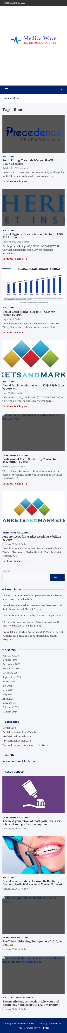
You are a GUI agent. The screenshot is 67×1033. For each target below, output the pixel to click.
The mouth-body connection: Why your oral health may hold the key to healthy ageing (30, 1003)
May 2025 (7, 694)
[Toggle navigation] (6, 90)
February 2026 (10, 655)
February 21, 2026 (11, 1009)
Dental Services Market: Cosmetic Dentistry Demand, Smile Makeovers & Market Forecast (32, 883)
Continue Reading (13, 181)
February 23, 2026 (11, 828)
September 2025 (11, 677)
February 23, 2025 (11, 544)
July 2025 (7, 685)
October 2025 (10, 672)
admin (25, 167)
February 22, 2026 (11, 888)
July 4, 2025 (8, 319)
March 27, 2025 (9, 466)
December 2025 (11, 664)
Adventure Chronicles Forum (18, 761)
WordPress (44, 1027)
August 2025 (9, 681)
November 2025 (11, 668)
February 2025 (10, 707)
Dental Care (8, 156)
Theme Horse (54, 1023)
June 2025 (7, 690)
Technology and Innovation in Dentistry (25, 745)
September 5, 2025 (11, 241)
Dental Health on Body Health (19, 732)
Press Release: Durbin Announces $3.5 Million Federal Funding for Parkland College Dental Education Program (32, 636)
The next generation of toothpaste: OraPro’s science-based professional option (31, 823)
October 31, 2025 (10, 167)
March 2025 (9, 703)
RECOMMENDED (14, 772)
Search (6, 570)
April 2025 (8, 698)
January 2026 (9, 659)
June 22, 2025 (9, 392)
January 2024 (9, 711)
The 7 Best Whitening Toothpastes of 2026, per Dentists (33, 615)
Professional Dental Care (15, 455)
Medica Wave (18, 76)
